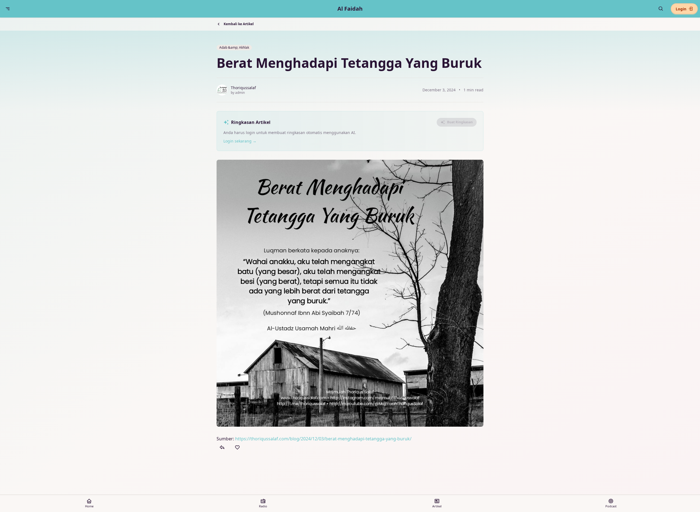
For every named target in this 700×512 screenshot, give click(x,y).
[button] (7, 8)
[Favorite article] (237, 447)
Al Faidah (350, 8)
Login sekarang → (239, 141)
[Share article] (222, 447)
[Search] (660, 8)
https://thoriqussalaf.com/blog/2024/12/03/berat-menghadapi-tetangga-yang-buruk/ (323, 439)
